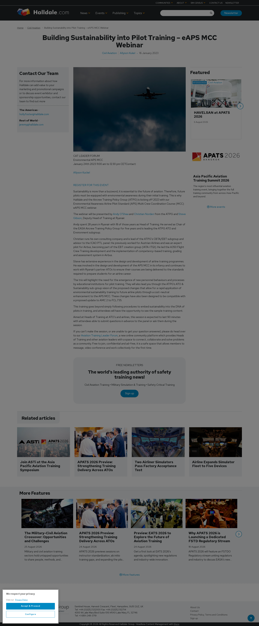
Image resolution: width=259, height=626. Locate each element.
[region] (30, 606)
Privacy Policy (21, 600)
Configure (30, 614)
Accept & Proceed (30, 606)
